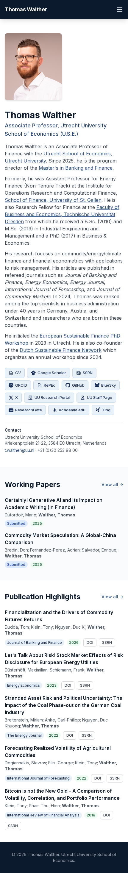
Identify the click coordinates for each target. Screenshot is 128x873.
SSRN (88, 372)
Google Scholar (52, 372)
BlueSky (108, 385)
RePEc (49, 385)
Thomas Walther (26, 9)
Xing (106, 409)
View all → (112, 484)
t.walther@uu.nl (19, 450)
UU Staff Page (99, 397)
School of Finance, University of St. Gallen (53, 200)
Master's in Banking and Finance (76, 168)
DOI (90, 642)
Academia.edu (72, 409)
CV (18, 372)
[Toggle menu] (119, 9)
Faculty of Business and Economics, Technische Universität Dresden (62, 214)
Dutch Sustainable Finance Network (61, 350)
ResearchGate (28, 409)
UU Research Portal (52, 397)
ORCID (21, 385)
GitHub (78, 385)
